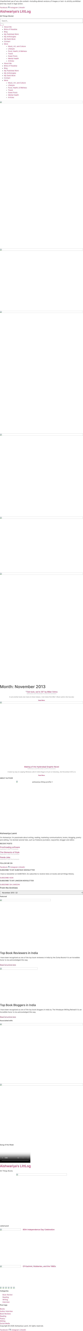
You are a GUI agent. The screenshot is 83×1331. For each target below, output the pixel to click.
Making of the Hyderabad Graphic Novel (41, 767)
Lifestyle (11, 49)
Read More (41, 700)
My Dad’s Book (9, 39)
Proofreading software (10, 847)
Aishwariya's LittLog (15, 11)
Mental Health (13, 58)
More (6, 44)
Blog (5, 32)
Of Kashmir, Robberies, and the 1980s (39, 1266)
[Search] (1, 25)
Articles (11, 61)
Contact (7, 41)
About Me (8, 27)
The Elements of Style (9, 852)
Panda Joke (5, 857)
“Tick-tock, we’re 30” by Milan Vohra (41, 692)
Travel (10, 54)
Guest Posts (12, 56)
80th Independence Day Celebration (39, 1229)
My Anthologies (10, 37)
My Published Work (11, 34)
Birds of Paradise (10, 29)
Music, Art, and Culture (17, 46)
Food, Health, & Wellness (17, 51)
